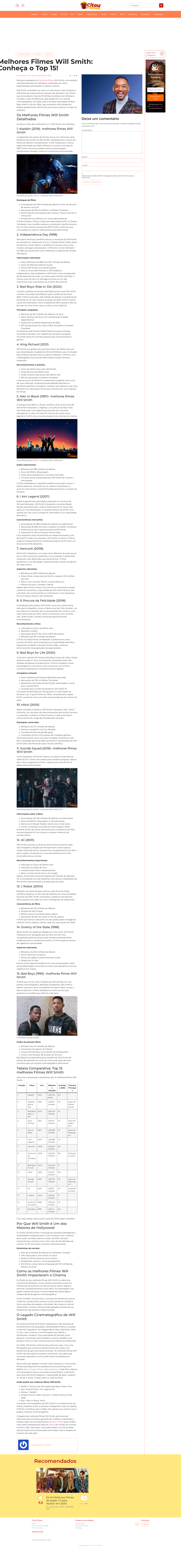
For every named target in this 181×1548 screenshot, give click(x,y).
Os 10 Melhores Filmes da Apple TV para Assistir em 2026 (60, 1500)
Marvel (80, 14)
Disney (36, 196)
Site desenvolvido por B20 (41, 1540)
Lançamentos (92, 14)
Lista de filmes (24, 54)
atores (52, 1425)
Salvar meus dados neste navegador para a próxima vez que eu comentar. (108, 176)
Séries (122, 14)
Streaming (133, 14)
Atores (38, 54)
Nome (85, 157)
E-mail (85, 165)
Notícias (34, 14)
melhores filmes (46, 80)
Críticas (44, 14)
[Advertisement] (90, 33)
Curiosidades (158, 14)
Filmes (113, 14)
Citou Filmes (57, 1422)
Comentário (87, 130)
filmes (48, 124)
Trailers (104, 14)
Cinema (64, 14)
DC (72, 14)
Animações (145, 14)
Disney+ (55, 1369)
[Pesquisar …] (144, 5)
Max (26, 1369)
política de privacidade (157, 106)
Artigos (54, 14)
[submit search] (161, 5)
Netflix (36, 460)
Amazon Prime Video (39, 1369)
